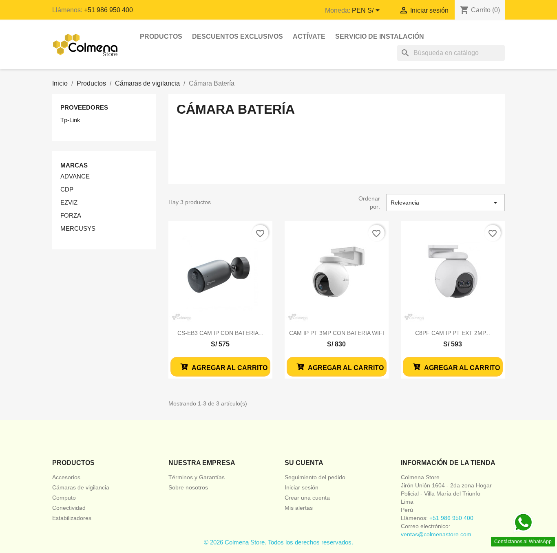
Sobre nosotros (188, 487)
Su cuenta (304, 462)
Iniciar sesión (301, 487)
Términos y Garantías (196, 477)
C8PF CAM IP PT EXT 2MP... (452, 333)
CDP (66, 189)
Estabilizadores (71, 518)
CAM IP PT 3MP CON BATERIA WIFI (336, 333)
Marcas (74, 165)
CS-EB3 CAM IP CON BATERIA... (220, 333)
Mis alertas (299, 508)
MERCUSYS (77, 228)
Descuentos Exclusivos (237, 36)
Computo (64, 497)
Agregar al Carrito (228, 367)
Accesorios (66, 477)
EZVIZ (68, 202)
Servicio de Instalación (379, 36)
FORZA (70, 215)
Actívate (309, 36)
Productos (161, 36)
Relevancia (445, 202)
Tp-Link (70, 120)
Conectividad (69, 508)
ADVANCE (75, 176)
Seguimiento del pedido (315, 477)
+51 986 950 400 (108, 10)
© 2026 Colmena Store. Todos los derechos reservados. (278, 542)
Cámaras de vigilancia (80, 487)
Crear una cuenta (307, 497)
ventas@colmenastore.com (436, 534)
